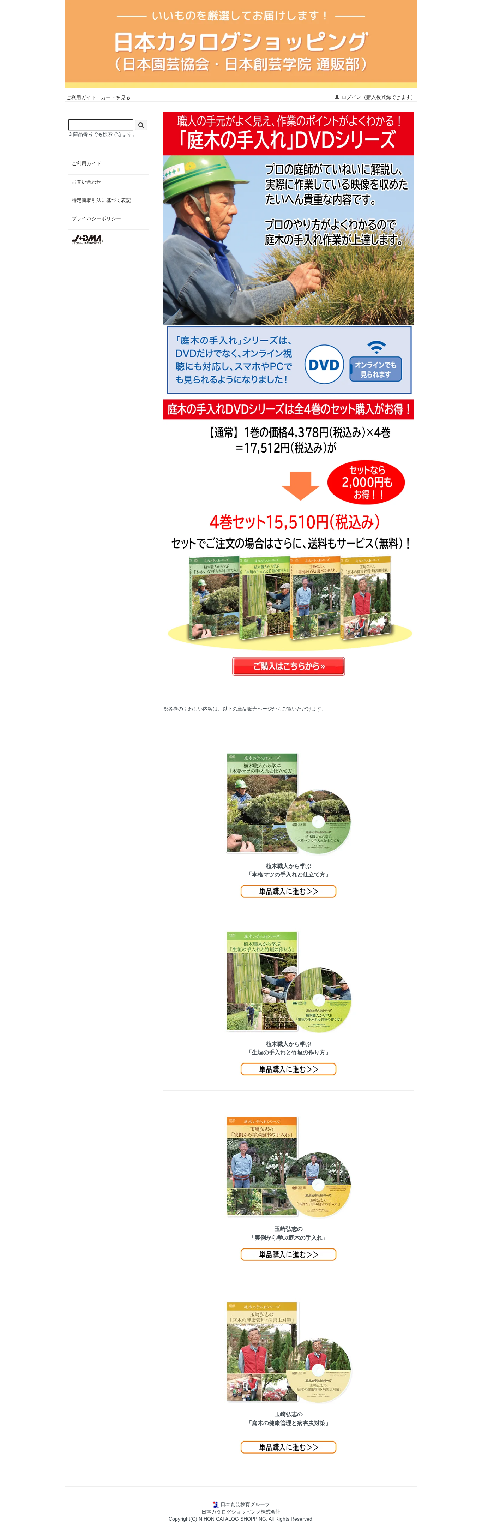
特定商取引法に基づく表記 (101, 200)
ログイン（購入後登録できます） (379, 97)
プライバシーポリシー (96, 218)
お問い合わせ (86, 182)
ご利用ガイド (81, 97)
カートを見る (116, 97)
